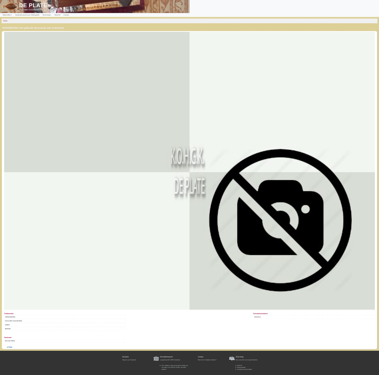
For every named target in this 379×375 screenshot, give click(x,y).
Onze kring (46, 15)
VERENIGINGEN (10, 317)
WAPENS (8, 329)
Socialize (125, 357)
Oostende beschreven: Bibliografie (27, 15)
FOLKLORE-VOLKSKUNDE (13, 321)
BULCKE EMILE (10, 341)
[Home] (10, 6)
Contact (66, 15)
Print (10, 347)
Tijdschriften (6, 15)
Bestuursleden (241, 367)
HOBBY (7, 325)
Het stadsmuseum (166, 357)
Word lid (57, 15)
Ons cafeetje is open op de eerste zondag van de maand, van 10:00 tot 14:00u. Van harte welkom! (175, 367)
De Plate (33, 5)
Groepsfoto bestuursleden (244, 369)
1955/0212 (257, 317)
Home (5, 21)
